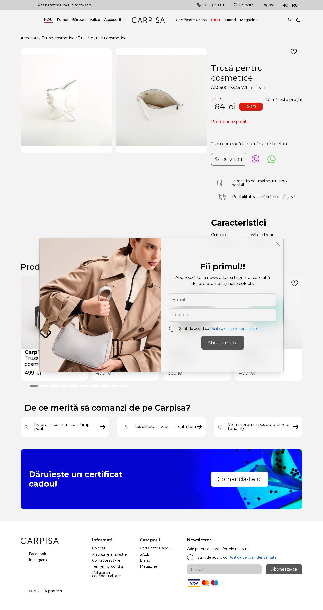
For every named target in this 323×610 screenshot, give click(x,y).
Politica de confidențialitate (234, 328)
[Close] (278, 244)
